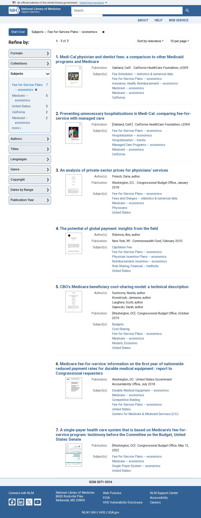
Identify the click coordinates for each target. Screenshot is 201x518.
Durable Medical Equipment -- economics (140, 390)
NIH (93, 512)
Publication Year (22, 200)
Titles (15, 149)
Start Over (18, 32)
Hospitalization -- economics (132, 135)
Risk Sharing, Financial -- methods (135, 266)
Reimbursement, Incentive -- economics (139, 261)
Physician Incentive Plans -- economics (139, 257)
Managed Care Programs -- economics (138, 145)
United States (121, 212)
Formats (17, 53)
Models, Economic (124, 343)
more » (16, 128)
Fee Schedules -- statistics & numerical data (142, 74)
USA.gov (113, 512)
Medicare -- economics (128, 93)
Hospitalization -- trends (129, 140)
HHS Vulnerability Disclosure (123, 502)
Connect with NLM (21, 493)
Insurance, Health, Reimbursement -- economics (145, 83)
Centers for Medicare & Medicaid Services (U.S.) (145, 414)
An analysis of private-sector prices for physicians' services (114, 170)
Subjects (17, 74)
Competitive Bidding (126, 400)
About (143, 20)
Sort (149, 41)
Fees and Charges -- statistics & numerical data (144, 198)
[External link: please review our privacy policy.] (12, 502)
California (118, 97)
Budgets (118, 324)
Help (159, 20)
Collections (19, 63)
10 (178, 41)
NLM (85, 512)
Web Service (178, 20)
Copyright (18, 179)
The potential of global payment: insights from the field (109, 228)
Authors (16, 139)
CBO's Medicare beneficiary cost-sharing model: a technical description (124, 286)
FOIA (106, 498)
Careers (155, 502)
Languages (19, 159)
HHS (102, 512)
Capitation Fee (122, 247)
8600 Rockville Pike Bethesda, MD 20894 (70, 498)
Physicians (119, 208)
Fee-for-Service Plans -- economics (137, 79)
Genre (15, 169)
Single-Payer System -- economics (136, 466)
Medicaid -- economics (128, 88)
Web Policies (112, 493)
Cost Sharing (121, 329)
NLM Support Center (164, 493)
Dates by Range (22, 190)
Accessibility (159, 498)
